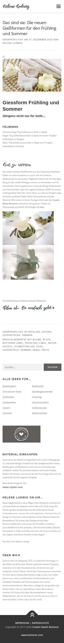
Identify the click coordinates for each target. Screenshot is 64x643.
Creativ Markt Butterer (45, 627)
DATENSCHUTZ (40, 623)
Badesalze (38, 386)
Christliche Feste (12, 391)
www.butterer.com (32, 635)
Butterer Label (13, 343)
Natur (52, 343)
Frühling (34, 331)
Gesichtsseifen (40, 402)
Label (43, 343)
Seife (39, 346)
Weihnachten (39, 413)
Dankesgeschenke (42, 391)
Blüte (47, 339)
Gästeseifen (9, 402)
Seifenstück (11, 349)
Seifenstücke (11, 335)
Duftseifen (9, 397)
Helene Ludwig (13, 43)
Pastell (8, 346)
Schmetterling (25, 346)
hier (42, 207)
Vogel (37, 349)
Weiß (45, 349)
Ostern (46, 331)
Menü (58, 6)
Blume (37, 339)
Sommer (27, 335)
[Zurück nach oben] (32, 615)
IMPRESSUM (22, 623)
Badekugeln (9, 386)
